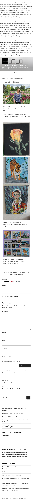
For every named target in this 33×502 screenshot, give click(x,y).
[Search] (28, 397)
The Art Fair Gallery (15, 65)
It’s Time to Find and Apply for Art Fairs (12, 413)
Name (4, 332)
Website (4, 348)
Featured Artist (12, 296)
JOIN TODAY (5, 435)
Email (4, 340)
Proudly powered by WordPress (18, 498)
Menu (17, 73)
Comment (5, 311)
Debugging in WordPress (16, 12)
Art (5, 296)
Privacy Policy (5, 498)
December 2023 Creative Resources (12, 417)
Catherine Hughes (17, 78)
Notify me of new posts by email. (11, 361)
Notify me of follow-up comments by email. (14, 357)
